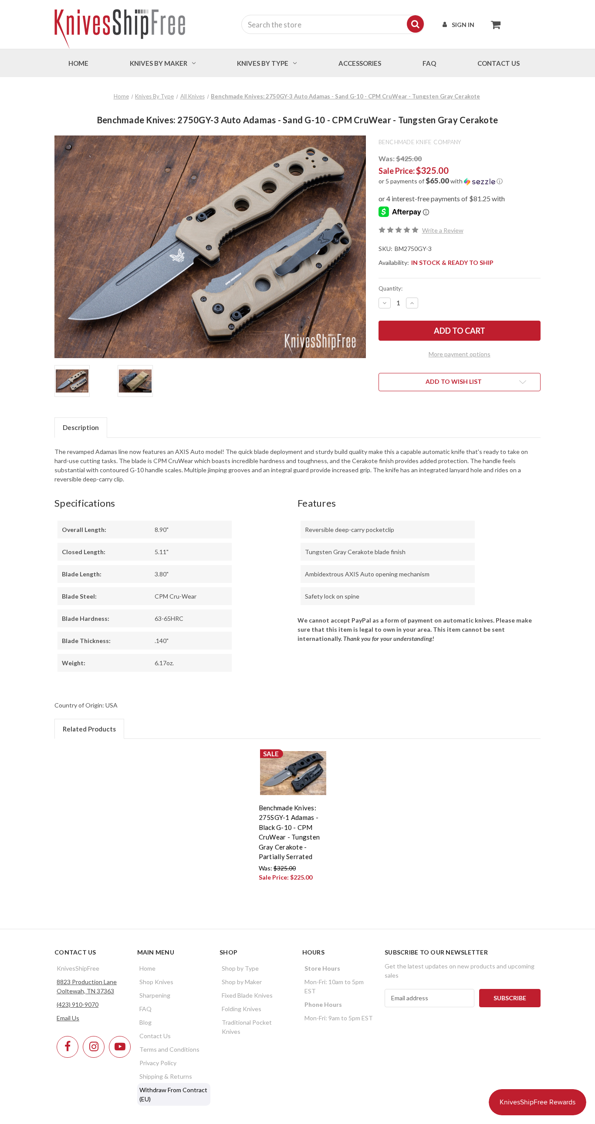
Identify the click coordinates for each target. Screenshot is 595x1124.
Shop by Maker (242, 981)
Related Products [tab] (89, 729)
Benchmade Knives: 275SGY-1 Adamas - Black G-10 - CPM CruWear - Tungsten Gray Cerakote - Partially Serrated (289, 832)
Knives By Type (262, 63)
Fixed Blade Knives (247, 995)
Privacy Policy (157, 1062)
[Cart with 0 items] (493, 24)
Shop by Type (240, 968)
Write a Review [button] (442, 230)
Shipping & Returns (165, 1076)
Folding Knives (241, 1008)
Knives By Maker (158, 63)
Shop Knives (156, 981)
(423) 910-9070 (77, 1004)
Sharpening (154, 995)
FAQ (429, 63)
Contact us (498, 63)
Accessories (359, 63)
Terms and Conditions (169, 1049)
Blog (145, 1022)
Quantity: (390, 288)
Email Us (68, 1018)
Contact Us (155, 1035)
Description (81, 427)
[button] (460, 181)
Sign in (463, 24)
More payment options (459, 354)
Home (78, 63)
